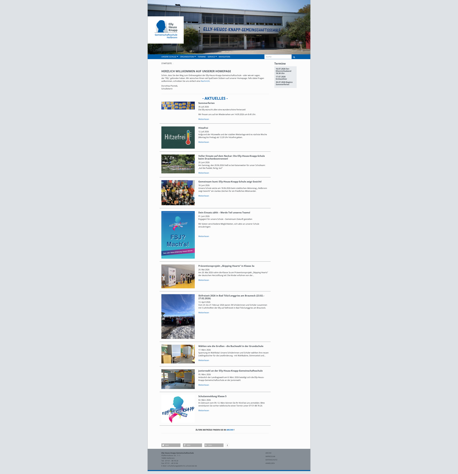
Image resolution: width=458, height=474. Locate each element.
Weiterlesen (203, 119)
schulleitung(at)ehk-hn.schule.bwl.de (182, 466)
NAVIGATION (224, 56)
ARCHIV (230, 430)
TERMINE (202, 56)
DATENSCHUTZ (271, 460)
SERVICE (211, 56)
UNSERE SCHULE (168, 56)
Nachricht (205, 81)
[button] (170, 445)
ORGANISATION (187, 56)
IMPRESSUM (270, 456)
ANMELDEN (270, 463)
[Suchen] (294, 56)
